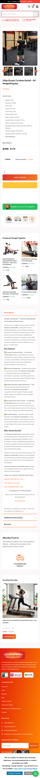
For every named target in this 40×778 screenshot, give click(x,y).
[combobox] (17, 14)
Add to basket (20, 177)
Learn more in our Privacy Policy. (25, 768)
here (21, 511)
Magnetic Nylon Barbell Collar (13, 479)
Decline (29, 773)
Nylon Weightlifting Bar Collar (14, 487)
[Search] (35, 14)
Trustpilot (6, 89)
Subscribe (33, 745)
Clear (31, 159)
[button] (36, 7)
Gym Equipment (20, 501)
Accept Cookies (14, 773)
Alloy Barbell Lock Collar (12, 483)
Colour (7, 159)
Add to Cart (10, 636)
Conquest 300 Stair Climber (29, 292)
